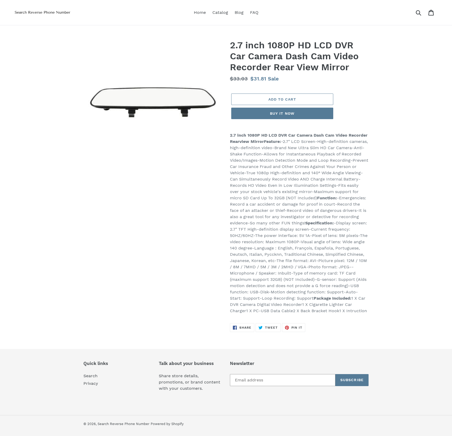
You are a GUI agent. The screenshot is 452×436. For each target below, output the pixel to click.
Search (90, 375)
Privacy (90, 383)
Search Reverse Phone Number (123, 424)
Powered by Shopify (167, 424)
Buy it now (282, 113)
